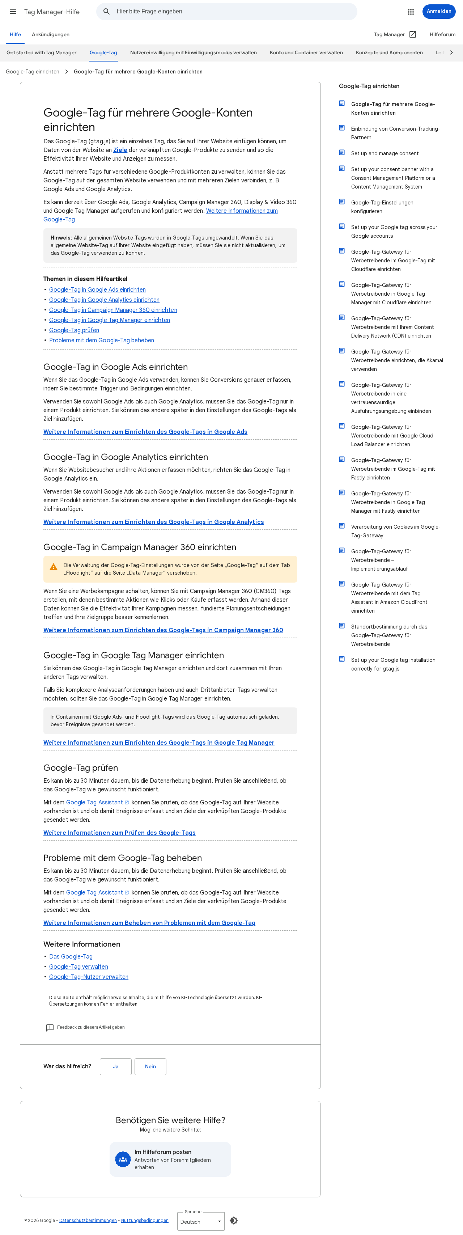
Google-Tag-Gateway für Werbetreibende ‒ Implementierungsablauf (381, 560)
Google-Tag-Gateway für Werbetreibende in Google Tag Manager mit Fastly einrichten (388, 502)
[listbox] (201, 1221)
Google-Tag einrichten (369, 86)
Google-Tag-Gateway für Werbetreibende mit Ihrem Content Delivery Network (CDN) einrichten (392, 327)
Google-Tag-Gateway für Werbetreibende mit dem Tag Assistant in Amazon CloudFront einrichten (389, 597)
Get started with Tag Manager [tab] (42, 53)
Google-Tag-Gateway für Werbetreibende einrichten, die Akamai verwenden (397, 360)
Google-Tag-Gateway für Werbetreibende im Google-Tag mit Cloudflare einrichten (393, 260)
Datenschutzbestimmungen (88, 1220)
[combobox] (237, 11)
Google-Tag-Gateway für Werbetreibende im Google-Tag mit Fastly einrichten (393, 469)
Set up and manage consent (385, 153)
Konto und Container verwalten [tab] (306, 53)
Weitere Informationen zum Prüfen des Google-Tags (119, 833)
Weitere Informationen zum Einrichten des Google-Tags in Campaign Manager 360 (163, 630)
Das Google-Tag (71, 956)
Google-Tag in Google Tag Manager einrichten (109, 320)
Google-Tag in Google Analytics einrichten (104, 300)
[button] (13, 11)
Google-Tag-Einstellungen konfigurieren (382, 207)
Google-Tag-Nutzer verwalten (88, 977)
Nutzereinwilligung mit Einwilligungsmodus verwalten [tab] (193, 53)
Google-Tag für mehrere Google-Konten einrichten (393, 108)
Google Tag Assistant (94, 802)
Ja (116, 1066)
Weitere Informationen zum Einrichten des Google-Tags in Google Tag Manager (159, 743)
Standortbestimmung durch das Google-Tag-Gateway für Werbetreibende (389, 635)
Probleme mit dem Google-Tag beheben (101, 340)
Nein (150, 1066)
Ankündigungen (50, 34)
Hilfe (15, 34)
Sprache (193, 1211)
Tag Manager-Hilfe (52, 12)
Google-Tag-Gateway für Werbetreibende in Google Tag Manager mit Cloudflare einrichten (391, 294)
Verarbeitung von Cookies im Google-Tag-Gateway (396, 531)
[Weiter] (448, 53)
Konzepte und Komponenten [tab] (389, 53)
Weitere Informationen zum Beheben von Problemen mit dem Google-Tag (149, 923)
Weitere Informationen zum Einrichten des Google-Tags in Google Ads (145, 432)
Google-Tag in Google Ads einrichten (97, 289)
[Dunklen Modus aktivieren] (233, 1220)
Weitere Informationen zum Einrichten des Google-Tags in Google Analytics (153, 522)
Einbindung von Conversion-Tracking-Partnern (395, 133)
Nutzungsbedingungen (145, 1220)
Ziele (120, 150)
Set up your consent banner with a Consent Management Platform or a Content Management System (393, 178)
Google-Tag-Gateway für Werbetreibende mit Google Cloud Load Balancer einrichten (392, 436)
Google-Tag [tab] (103, 53)
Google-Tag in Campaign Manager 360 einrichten (113, 310)
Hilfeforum (443, 34)
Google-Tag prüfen (74, 330)
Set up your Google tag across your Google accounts (394, 231)
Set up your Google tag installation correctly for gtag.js (393, 664)
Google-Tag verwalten (78, 966)
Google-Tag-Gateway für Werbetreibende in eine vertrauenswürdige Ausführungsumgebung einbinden (391, 398)
